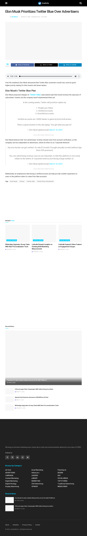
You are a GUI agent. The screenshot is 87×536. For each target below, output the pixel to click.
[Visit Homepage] (43, 3)
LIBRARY (34, 478)
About (7, 525)
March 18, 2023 (55, 130)
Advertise (16, 525)
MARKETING (36, 481)
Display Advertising (12, 486)
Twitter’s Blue (35, 95)
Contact (37, 525)
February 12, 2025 (38, 251)
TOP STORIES (62, 481)
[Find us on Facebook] (7, 457)
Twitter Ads (31, 181)
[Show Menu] (6, 3)
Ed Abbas (15, 17)
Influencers (35, 473)
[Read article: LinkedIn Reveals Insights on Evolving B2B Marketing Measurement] (44, 233)
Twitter (22, 181)
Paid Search (62, 470)
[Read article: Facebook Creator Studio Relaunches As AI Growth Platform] (43, 358)
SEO (59, 475)
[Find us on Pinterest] (28, 457)
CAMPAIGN (9, 475)
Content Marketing (12, 478)
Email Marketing (37, 470)
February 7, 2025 (64, 249)
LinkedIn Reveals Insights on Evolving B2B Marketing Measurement (42, 246)
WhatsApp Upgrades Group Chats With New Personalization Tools (37, 405)
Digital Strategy (10, 484)
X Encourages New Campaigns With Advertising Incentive (34, 389)
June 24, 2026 (11, 382)
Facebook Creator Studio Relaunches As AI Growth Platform (27, 380)
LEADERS (35, 475)
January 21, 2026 (11, 249)
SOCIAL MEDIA (11, 240)
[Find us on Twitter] (12, 457)
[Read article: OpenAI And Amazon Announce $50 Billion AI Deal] (9, 399)
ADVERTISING (10, 473)
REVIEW (60, 473)
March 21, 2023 (25, 17)
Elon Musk (13, 181)
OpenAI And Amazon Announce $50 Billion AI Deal (31, 397)
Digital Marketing (11, 481)
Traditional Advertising (66, 484)
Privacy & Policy (27, 525)
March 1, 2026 (20, 400)
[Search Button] (81, 3)
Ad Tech (8, 470)
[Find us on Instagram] (23, 457)
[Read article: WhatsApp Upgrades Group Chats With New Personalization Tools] (17, 233)
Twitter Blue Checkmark (45, 181)
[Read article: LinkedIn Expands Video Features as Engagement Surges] (70, 233)
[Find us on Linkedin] (17, 457)
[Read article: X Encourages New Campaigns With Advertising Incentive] (9, 391)
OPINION (35, 486)
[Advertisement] (43, 201)
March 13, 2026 (20, 391)
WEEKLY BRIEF (62, 486)
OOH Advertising (37, 484)
